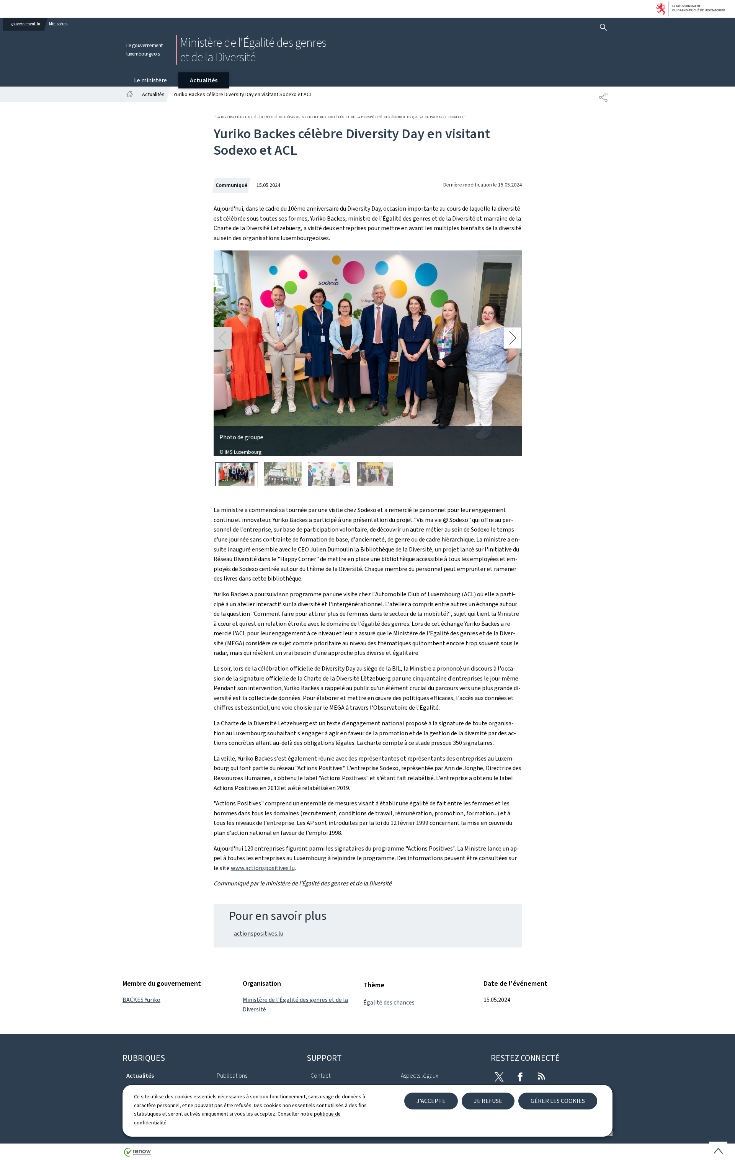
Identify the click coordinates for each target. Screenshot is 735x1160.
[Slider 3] (329, 474)
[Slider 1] (236, 474)
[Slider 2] (282, 474)
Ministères (58, 24)
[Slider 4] (375, 474)
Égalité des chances (389, 1002)
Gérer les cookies (558, 1101)
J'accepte (431, 1101)
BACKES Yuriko (141, 1000)
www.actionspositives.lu (263, 868)
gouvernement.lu (25, 24)
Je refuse (488, 1101)
